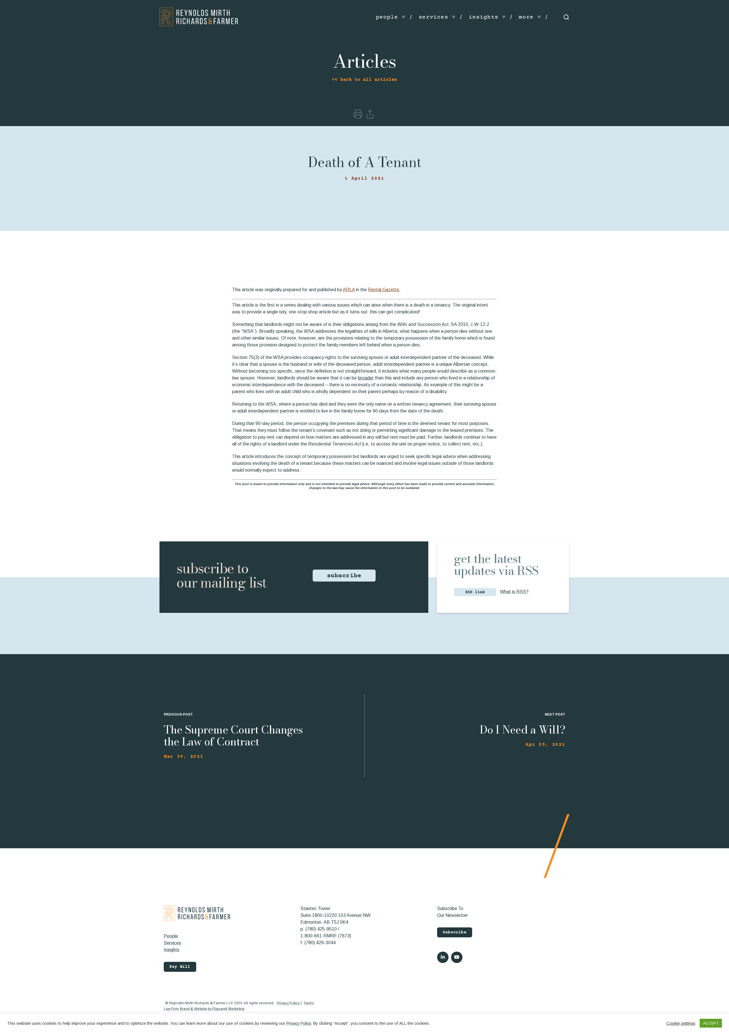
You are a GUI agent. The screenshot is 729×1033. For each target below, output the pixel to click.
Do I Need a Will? (522, 730)
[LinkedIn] (443, 957)
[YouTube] (456, 957)
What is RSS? (514, 591)
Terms (309, 1003)
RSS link (475, 592)
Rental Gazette (383, 289)
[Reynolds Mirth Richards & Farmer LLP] (198, 17)
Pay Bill (180, 967)
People (171, 936)
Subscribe (454, 932)
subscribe (344, 576)
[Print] (358, 116)
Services (172, 942)
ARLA (349, 289)
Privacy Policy (288, 1003)
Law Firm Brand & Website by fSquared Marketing (204, 1009)
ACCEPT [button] (710, 1023)
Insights (171, 949)
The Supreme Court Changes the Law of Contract (233, 735)
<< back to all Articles (364, 79)
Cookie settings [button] (680, 1023)
